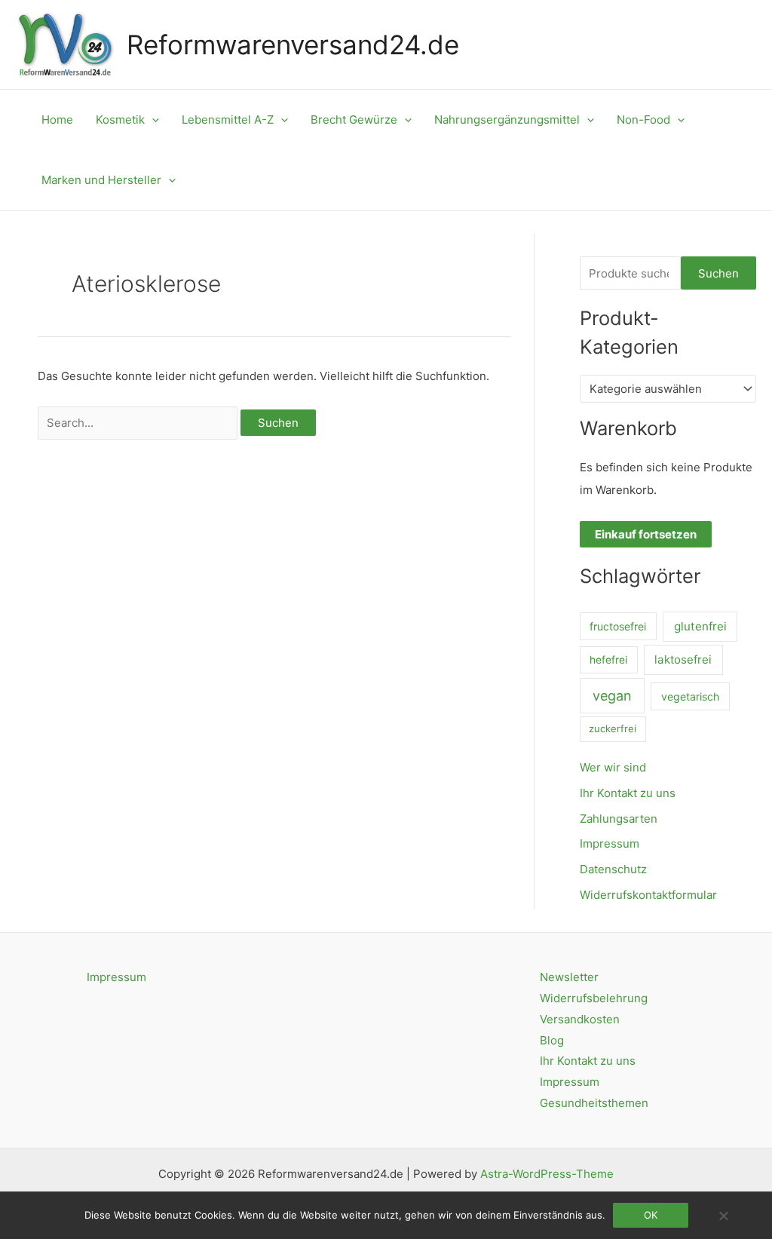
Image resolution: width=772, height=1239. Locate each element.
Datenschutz (613, 869)
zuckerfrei (612, 728)
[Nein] (723, 1215)
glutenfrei (700, 626)
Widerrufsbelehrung (594, 998)
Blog (552, 1040)
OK (650, 1215)
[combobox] (668, 389)
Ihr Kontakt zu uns (628, 793)
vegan (612, 696)
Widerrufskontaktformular (648, 895)
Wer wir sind (613, 767)
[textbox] (661, 389)
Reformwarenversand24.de (293, 44)
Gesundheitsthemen (594, 1103)
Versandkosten (580, 1019)
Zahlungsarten (618, 818)
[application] (152, 120)
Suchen (718, 273)
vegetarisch (690, 696)
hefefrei (608, 660)
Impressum (609, 843)
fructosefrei (618, 626)
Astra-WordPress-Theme (547, 1174)
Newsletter (569, 977)
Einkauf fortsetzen (646, 534)
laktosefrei (683, 659)
